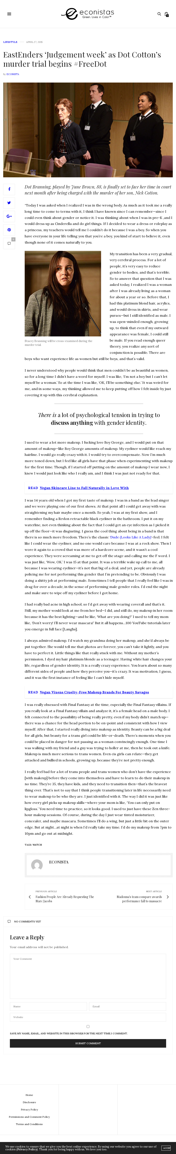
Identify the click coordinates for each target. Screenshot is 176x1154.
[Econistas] (88, 13)
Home (29, 1095)
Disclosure (29, 1102)
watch (37, 844)
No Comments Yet (27, 921)
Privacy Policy (29, 1109)
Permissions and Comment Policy (29, 1116)
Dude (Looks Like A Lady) (130, 537)
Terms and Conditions (29, 1124)
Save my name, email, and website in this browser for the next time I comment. (68, 1033)
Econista (12, 74)
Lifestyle (10, 42)
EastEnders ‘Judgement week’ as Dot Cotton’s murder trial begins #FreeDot (82, 59)
